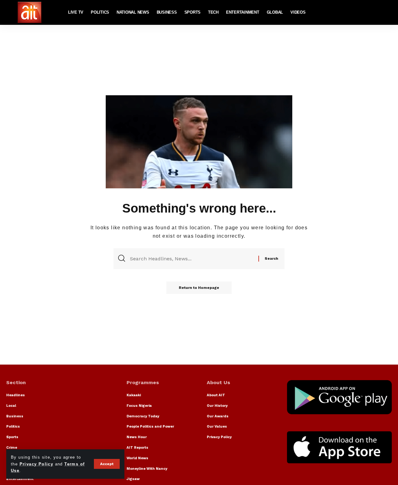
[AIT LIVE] (29, 12)
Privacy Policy (36, 464)
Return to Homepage (199, 287)
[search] (387, 12)
